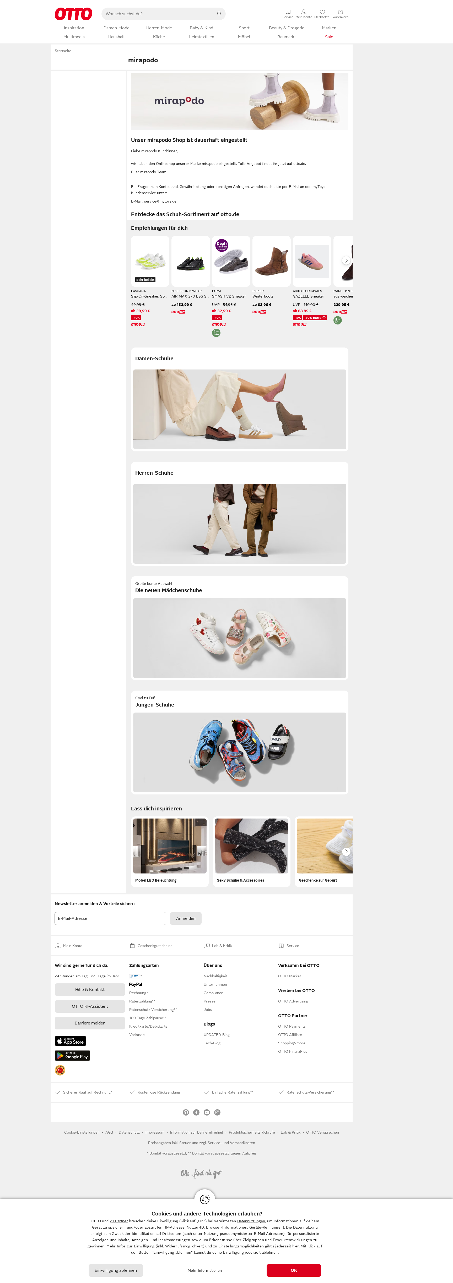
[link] (60, 1070)
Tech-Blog (212, 1043)
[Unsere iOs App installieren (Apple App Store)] (70, 1041)
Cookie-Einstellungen (82, 1132)
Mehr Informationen (205, 1270)
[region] (226, 1241)
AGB (109, 1132)
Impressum (154, 1132)
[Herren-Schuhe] (239, 514)
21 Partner (119, 1221)
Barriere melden (90, 1023)
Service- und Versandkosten (231, 1143)
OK (294, 1270)
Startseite (63, 51)
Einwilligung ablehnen (116, 1270)
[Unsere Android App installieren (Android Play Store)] (72, 1055)
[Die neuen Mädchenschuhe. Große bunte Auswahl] (239, 628)
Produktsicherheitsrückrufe (252, 1132)
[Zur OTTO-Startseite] (73, 14)
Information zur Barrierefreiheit (196, 1132)
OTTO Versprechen (322, 1132)
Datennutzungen (251, 1221)
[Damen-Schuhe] (239, 399)
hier (295, 1246)
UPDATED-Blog (217, 1035)
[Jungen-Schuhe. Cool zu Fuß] (239, 742)
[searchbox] (157, 14)
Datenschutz (129, 1132)
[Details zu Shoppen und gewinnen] (221, 245)
